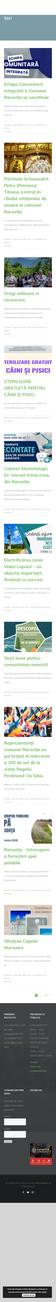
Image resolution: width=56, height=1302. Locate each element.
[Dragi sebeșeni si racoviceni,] (28, 272)
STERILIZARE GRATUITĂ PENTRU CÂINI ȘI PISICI (24, 388)
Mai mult (7, 131)
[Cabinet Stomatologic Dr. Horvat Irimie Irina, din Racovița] (28, 447)
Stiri (29, 125)
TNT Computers (41, 1183)
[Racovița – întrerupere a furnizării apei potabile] (28, 828)
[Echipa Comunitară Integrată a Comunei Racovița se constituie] (28, 63)
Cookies (34, 1062)
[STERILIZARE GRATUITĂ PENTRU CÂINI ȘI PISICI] (28, 360)
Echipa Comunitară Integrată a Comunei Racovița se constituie (26, 90)
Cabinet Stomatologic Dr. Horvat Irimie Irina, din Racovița (27, 475)
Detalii (44, 1292)
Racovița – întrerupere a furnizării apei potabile (26, 856)
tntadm (9, 975)
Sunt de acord (28, 1295)
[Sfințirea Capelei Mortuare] (28, 920)
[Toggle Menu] (50, 7)
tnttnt (8, 125)
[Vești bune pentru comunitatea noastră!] (28, 637)
